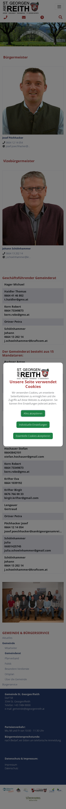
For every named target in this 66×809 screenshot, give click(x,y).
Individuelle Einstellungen (33, 424)
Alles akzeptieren (33, 413)
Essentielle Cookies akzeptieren (33, 436)
